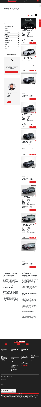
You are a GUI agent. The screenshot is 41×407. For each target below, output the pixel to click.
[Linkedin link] (28, 0)
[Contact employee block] (40, 24)
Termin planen (12, 71)
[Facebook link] (26, 0)
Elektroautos (33, 355)
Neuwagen (32, 352)
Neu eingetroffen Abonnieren (11, 54)
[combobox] (18, 15)
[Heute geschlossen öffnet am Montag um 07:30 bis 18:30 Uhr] (40, 5)
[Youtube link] (24, 0)
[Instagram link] (30, 0)
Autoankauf (32, 357)
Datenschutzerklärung (5, 397)
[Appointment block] (40, 26)
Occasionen (32, 353)
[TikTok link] (32, 0)
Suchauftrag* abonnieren (11, 52)
